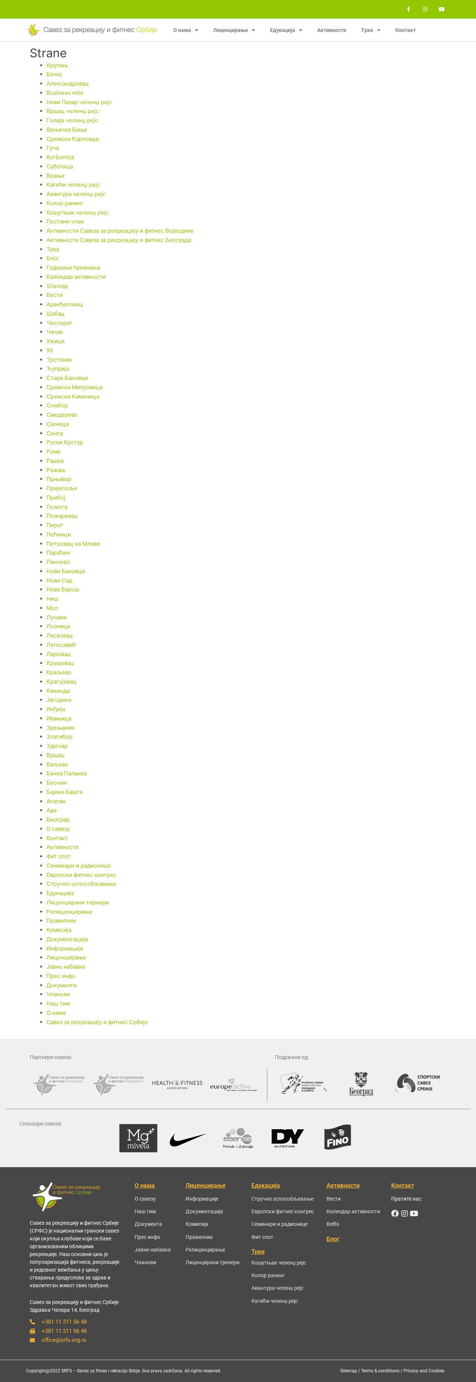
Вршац (55, 755)
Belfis (333, 1224)
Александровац (67, 83)
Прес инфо (60, 975)
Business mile (64, 92)
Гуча (52, 147)
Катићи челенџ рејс (73, 184)
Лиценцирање (66, 957)
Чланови (58, 994)
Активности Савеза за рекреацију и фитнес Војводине (120, 230)
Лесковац (59, 635)
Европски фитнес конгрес (81, 874)
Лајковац (58, 654)
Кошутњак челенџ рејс (77, 212)
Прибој (55, 497)
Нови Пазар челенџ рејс (79, 102)
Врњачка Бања (66, 129)
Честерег (59, 322)
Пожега (56, 506)
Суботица (59, 166)
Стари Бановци (67, 377)
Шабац (55, 313)
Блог (53, 258)
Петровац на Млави (73, 543)
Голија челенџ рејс (72, 120)
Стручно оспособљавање (81, 883)
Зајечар (57, 745)
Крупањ (57, 65)
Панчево (58, 561)
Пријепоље (61, 488)
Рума (53, 451)
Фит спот (58, 856)
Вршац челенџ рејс (72, 110)
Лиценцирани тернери (77, 902)
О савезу (58, 828)
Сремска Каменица (72, 396)
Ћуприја (57, 368)
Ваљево (57, 764)
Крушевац (60, 662)
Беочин (56, 782)
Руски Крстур (64, 442)
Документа (61, 985)
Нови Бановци (65, 571)
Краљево (58, 672)
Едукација (60, 893)
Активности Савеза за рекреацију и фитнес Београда (118, 239)
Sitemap (57, 286)
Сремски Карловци (72, 138)
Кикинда (58, 690)
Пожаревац (62, 515)
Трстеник (59, 359)
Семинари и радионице (78, 865)
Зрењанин (60, 727)
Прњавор (58, 478)
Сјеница (57, 423)
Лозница (58, 626)
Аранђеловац (64, 304)
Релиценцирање (69, 911)
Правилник (61, 920)
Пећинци (58, 534)
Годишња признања (73, 267)
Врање (55, 175)
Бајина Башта (64, 791)
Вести (54, 294)
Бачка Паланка (66, 773)
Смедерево (62, 414)
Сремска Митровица (74, 387)
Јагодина (58, 699)
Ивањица (58, 718)
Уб (49, 350)
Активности (331, 30)
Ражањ (55, 470)
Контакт (405, 30)
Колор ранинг (65, 203)
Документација (67, 939)
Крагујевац (61, 681)
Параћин (58, 552)
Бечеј (54, 74)
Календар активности (76, 276)
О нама (55, 1012)
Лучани (56, 617)
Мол (52, 607)
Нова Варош (62, 589)
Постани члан (65, 221)
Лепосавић (61, 644)
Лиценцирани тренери (212, 1262)
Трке (53, 249)
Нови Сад (59, 580)
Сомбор (57, 405)
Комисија (58, 929)
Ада (51, 810)
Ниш (52, 598)
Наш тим (58, 1003)
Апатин (56, 801)
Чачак (54, 331)
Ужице (55, 341)
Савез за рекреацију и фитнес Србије (97, 1022)
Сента (54, 433)
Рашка (55, 460)
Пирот (54, 525)
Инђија (55, 709)
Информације (64, 948)
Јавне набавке (66, 966)
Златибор (59, 736)
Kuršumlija (60, 157)
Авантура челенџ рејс (76, 193)
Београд (57, 819)
